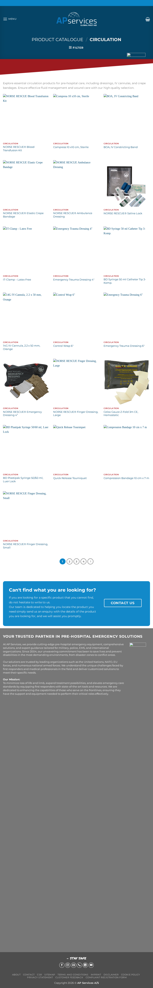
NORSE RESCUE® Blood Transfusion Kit (18, 148)
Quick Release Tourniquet (70, 478)
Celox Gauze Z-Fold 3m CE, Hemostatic (121, 413)
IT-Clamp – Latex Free (17, 279)
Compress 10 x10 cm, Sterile (71, 147)
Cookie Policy (130, 974)
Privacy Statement (40, 977)
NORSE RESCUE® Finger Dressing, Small (25, 545)
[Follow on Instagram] (68, 965)
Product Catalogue (57, 39)
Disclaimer (111, 974)
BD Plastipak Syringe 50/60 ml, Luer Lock (23, 479)
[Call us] (79, 965)
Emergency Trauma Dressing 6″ (124, 345)
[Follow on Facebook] (62, 965)
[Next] (90, 561)
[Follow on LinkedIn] (85, 965)
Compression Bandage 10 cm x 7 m (126, 478)
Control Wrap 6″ (63, 345)
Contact (29, 974)
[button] (10, 19)
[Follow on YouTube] (91, 965)
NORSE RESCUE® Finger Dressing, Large (75, 413)
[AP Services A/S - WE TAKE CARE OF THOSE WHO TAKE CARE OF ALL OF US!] (76, 19)
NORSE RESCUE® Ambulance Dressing (72, 214)
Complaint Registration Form (106, 977)
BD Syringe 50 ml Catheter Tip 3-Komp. (125, 281)
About (16, 974)
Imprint (96, 974)
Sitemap (49, 974)
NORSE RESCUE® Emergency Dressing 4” (22, 413)
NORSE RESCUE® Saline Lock (123, 213)
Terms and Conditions (73, 974)
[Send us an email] (73, 965)
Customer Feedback (69, 977)
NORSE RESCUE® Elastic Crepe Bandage (23, 214)
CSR (39, 974)
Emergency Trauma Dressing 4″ (73, 279)
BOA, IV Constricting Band (121, 147)
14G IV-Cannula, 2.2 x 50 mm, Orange (21, 347)
